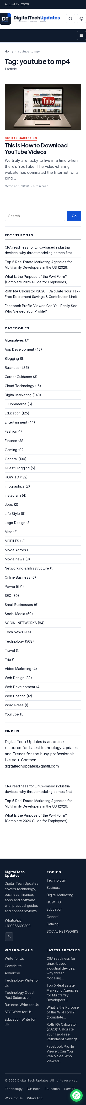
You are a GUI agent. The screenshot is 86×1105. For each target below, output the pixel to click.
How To (69, 1089)
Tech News (14, 632)
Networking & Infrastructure (27, 568)
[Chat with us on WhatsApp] (76, 1095)
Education (13, 413)
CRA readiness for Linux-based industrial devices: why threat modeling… (61, 968)
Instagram (13, 495)
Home (9, 51)
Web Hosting (15, 696)
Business (12, 368)
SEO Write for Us (18, 1012)
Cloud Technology (19, 386)
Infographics (15, 486)
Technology (14, 641)
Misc (8, 532)
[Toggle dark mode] (81, 18)
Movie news (14, 559)
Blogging (12, 358)
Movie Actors (15, 550)
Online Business (17, 577)
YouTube (12, 714)
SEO (8, 595)
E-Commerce (16, 404)
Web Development (20, 687)
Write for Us (14, 958)
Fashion (11, 431)
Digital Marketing (21, 138)
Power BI (12, 586)
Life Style (12, 514)
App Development (19, 349)
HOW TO (12, 477)
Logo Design (15, 523)
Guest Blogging (17, 468)
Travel (10, 650)
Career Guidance (18, 377)
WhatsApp (35, 1098)
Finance (11, 441)
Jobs (9, 504)
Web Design (14, 678)
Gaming (11, 450)
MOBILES (12, 541)
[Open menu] (81, 35)
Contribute (13, 966)
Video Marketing (18, 669)
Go (74, 216)
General (11, 459)
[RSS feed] (9, 936)
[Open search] (70, 18)
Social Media (15, 614)
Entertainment (16, 422)
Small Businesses (19, 605)
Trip (8, 659)
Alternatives (14, 340)
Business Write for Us (22, 1005)
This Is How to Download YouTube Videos (36, 148)
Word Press (14, 705)
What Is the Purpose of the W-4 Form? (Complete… (63, 1012)
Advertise (12, 973)
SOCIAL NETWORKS (21, 623)
